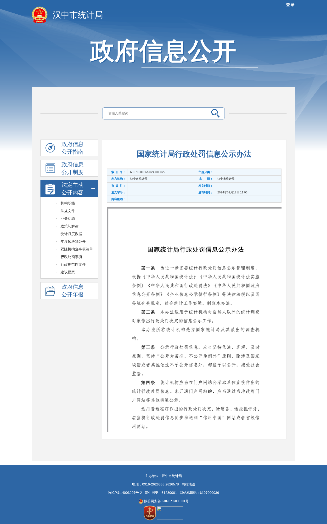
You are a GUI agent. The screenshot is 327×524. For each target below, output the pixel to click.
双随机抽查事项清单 (77, 249)
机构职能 (68, 203)
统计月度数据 (71, 234)
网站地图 (188, 484)
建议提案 (68, 272)
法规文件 (68, 211)
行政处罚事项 (71, 257)
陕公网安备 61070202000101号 (166, 501)
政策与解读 (70, 226)
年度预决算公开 (73, 241)
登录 (290, 5)
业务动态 (68, 218)
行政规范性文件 (73, 264)
